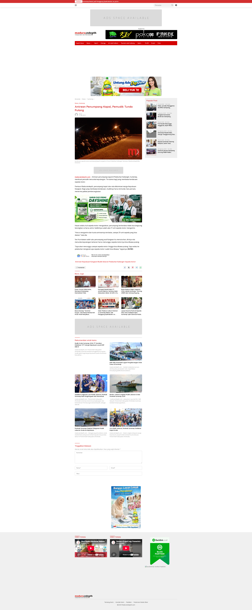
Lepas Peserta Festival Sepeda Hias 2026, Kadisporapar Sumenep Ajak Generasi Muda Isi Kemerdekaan (131, 312)
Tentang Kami (108, 602)
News (88, 43)
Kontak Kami (120, 602)
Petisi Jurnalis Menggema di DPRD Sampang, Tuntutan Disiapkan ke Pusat (166, 106)
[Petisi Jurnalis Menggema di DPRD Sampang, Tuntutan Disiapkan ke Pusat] (151, 107)
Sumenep (82, 103)
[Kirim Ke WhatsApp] (140, 267)
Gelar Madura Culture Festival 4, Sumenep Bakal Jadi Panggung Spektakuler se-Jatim (107, 312)
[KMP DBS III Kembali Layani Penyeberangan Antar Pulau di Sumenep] (126, 351)
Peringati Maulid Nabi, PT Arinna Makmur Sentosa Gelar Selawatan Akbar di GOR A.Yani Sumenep (108, 291)
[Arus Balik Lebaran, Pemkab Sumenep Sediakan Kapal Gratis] (126, 417)
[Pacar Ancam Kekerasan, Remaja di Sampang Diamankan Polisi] (85, 282)
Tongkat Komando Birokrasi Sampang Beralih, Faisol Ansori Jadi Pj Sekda (166, 115)
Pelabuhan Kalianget (117, 262)
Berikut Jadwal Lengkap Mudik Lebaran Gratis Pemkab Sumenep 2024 (125, 395)
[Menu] (76, 5)
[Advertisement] (134, 60)
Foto (159, 43)
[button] (172, 5)
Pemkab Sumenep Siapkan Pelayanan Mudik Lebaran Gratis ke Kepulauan (89, 429)
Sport (96, 43)
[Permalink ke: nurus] (76, 114)
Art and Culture (113, 43)
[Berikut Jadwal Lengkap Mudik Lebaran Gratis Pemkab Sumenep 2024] (126, 383)
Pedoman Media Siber (141, 602)
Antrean (78, 262)
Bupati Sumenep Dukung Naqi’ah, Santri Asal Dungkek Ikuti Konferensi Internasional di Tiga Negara (166, 142)
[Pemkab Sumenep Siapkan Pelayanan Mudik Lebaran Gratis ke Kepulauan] (91, 417)
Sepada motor (130, 262)
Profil (147, 43)
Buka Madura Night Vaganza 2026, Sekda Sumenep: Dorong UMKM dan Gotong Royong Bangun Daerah (131, 291)
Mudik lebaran (103, 262)
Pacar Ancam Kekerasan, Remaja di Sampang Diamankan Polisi (83, 291)
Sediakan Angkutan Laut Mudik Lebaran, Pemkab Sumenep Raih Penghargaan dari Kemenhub (91, 395)
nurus (80, 114)
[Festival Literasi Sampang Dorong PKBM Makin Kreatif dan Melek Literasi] (151, 152)
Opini (139, 43)
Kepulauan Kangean (89, 262)
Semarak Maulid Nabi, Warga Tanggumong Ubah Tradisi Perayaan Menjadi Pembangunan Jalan (166, 133)
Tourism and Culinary (128, 43)
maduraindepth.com (82, 177)
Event (153, 43)
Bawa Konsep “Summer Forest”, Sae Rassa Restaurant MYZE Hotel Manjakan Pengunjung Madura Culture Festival (85, 312)
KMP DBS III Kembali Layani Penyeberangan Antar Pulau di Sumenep (126, 363)
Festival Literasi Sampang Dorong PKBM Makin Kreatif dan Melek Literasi (166, 151)
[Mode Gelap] (176, 5)
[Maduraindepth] (85, 33)
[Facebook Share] (124, 267)
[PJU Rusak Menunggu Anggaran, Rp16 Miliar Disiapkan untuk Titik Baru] (151, 125)
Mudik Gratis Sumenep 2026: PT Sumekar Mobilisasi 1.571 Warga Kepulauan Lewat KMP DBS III (89, 345)
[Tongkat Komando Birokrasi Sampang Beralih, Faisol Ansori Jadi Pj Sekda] (151, 116)
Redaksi (129, 602)
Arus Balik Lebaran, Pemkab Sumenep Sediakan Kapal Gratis (125, 429)
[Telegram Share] (136, 267)
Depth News (80, 43)
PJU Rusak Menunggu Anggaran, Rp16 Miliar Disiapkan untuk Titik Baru (166, 124)
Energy (103, 43)
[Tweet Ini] (128, 267)
